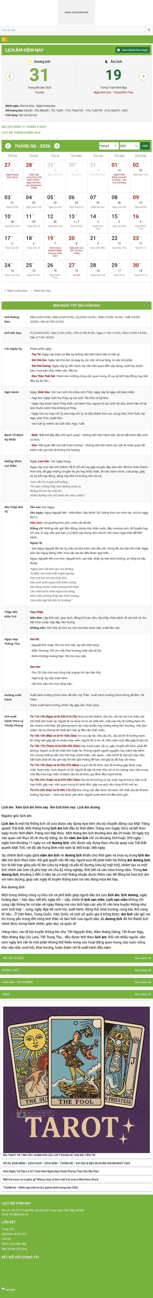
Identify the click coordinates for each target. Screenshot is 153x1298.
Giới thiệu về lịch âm (14, 1234)
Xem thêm (141, 958)
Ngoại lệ (36, 543)
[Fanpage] (8, 1290)
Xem (145, 145)
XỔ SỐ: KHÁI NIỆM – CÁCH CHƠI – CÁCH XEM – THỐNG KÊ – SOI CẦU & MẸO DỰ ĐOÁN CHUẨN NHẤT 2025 (66, 1163)
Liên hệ (6, 1239)
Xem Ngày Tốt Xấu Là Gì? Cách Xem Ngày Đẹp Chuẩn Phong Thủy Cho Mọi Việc (51, 1171)
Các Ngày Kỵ (13, 348)
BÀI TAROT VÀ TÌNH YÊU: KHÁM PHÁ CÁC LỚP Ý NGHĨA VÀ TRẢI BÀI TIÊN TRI (49, 1155)
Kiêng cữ (36, 528)
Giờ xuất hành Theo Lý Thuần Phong (13, 720)
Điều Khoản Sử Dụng (14, 1248)
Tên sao (35, 507)
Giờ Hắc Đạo (12, 333)
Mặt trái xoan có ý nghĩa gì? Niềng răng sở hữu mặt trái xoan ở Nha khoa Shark (51, 1179)
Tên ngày (36, 512)
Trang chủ (8, 1229)
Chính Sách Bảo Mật (14, 1243)
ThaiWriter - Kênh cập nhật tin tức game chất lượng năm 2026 (40, 1187)
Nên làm (36, 522)
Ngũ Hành (11, 392)
